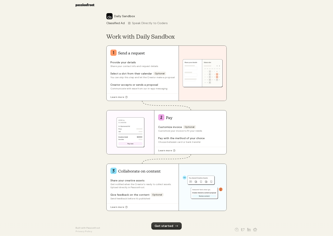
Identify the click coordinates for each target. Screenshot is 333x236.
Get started (164, 226)
